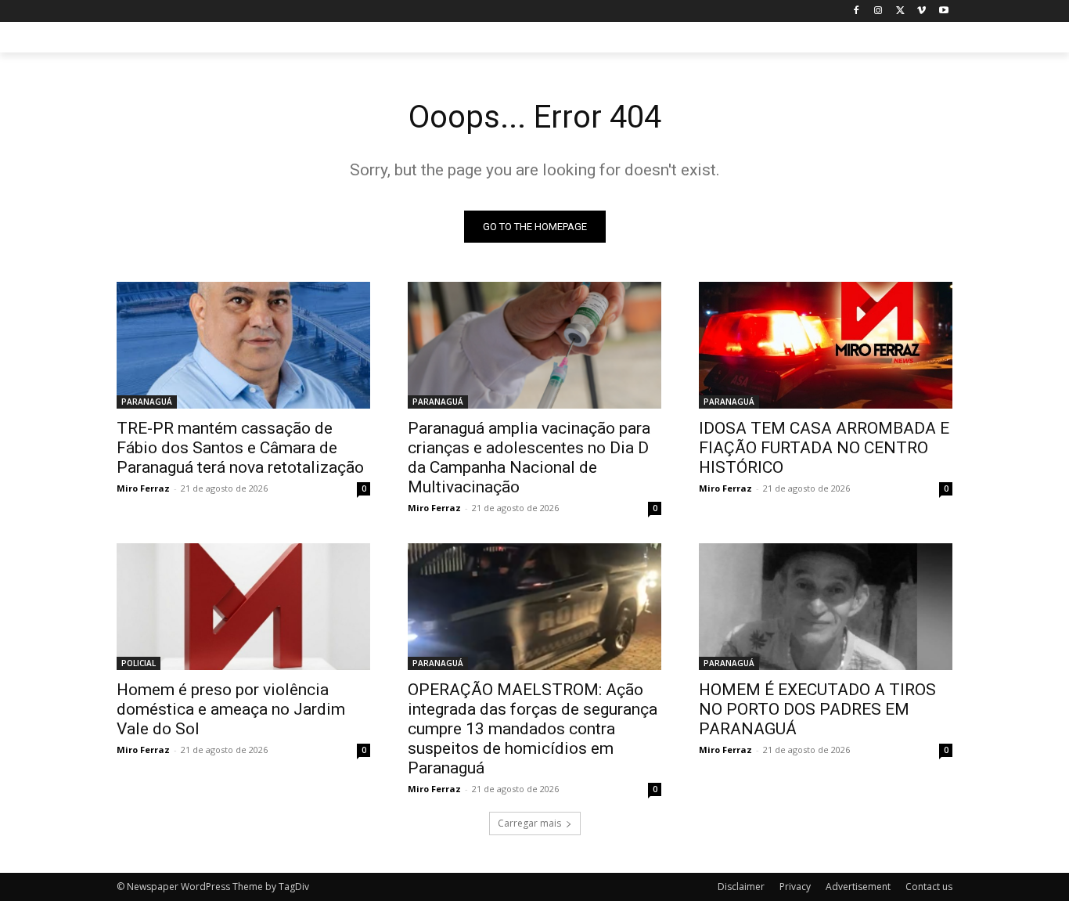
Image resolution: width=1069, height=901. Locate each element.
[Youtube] (943, 11)
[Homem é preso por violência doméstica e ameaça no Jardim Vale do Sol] (243, 606)
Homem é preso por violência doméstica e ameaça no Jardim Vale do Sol (231, 709)
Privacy (795, 886)
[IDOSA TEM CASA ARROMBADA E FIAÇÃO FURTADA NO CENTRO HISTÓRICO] (825, 345)
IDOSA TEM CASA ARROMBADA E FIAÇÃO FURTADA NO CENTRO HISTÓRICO (824, 448)
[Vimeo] (921, 11)
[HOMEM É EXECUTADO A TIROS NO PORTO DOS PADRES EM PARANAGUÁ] (825, 606)
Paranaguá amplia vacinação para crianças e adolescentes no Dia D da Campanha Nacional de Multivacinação (529, 457)
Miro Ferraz (143, 488)
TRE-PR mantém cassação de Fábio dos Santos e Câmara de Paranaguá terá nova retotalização (240, 448)
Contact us (928, 886)
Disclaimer (741, 886)
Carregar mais (529, 823)
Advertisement (858, 886)
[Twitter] (900, 11)
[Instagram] (878, 11)
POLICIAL (138, 663)
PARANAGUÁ (146, 401)
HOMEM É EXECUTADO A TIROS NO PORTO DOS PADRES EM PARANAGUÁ (817, 709)
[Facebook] (857, 11)
